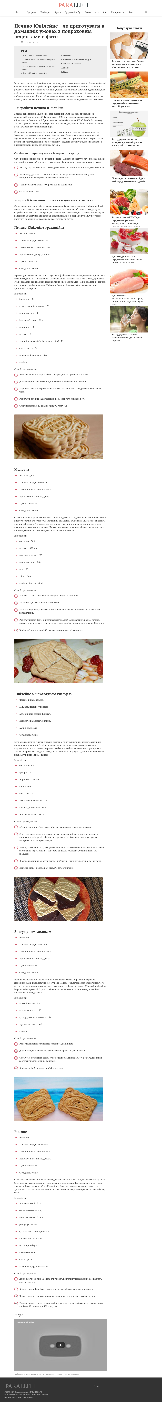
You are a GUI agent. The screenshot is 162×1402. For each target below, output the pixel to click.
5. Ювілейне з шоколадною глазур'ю (76, 59)
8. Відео (64, 72)
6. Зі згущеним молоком (71, 64)
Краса (58, 12)
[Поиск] (146, 12)
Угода (96, 1386)
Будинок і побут (73, 12)
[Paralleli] (74, 5)
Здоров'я (31, 12)
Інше (131, 12)
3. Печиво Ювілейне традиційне (34, 73)
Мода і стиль (92, 12)
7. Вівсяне (65, 68)
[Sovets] (20, 1386)
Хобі (105, 12)
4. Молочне (66, 55)
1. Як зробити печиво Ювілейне (34, 55)
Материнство (118, 12)
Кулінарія (45, 12)
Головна (16, 12)
